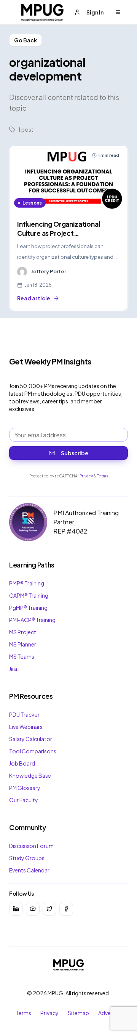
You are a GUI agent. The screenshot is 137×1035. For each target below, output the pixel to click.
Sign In (95, 12)
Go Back (25, 40)
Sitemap (78, 1012)
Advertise (110, 1012)
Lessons (32, 203)
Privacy (86, 476)
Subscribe (74, 453)
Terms (102, 476)
